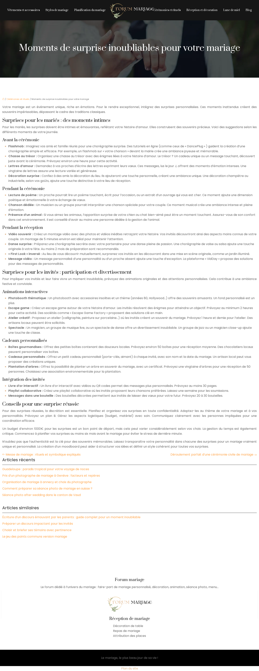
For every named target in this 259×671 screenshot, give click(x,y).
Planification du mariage (90, 10)
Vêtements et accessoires (23, 10)
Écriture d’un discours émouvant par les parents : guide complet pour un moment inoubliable (71, 517)
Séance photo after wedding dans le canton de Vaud (41, 495)
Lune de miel (231, 10)
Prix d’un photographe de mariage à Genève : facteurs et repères (51, 475)
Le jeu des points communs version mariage (34, 536)
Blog (249, 10)
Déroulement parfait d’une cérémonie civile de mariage (211, 454)
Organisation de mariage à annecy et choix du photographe (47, 482)
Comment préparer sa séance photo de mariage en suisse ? (47, 488)
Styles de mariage (57, 10)
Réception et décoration (201, 10)
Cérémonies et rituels (167, 10)
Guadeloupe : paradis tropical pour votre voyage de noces (45, 469)
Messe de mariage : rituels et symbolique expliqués (43, 454)
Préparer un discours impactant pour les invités (37, 523)
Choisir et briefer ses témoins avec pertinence (36, 530)
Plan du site (129, 668)
